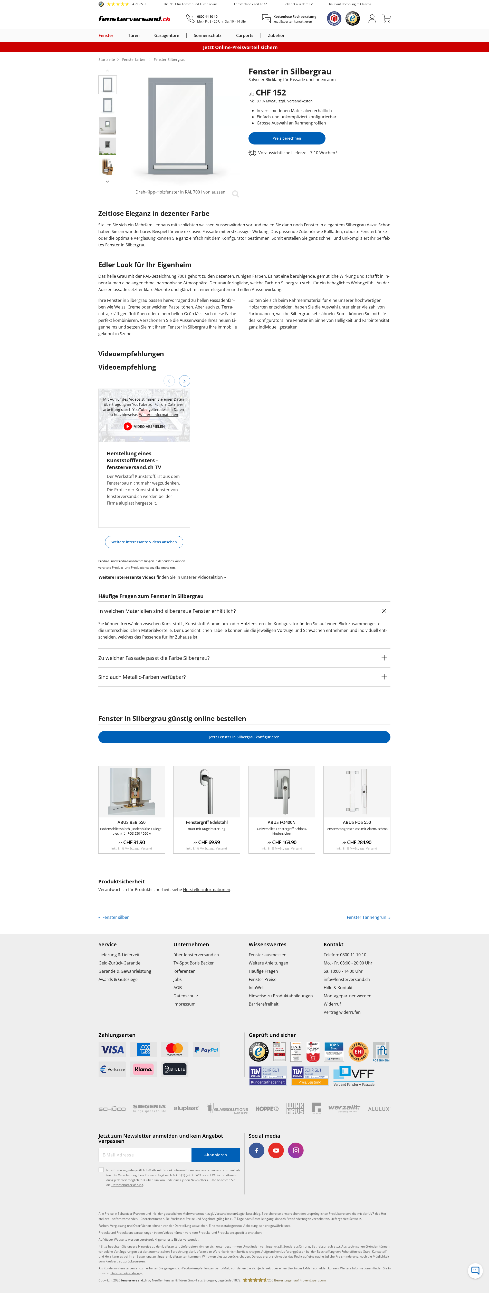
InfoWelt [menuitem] (257, 987)
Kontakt (333, 944)
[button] (107, 70)
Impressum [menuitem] (185, 1004)
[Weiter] (184, 381)
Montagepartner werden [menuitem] (347, 996)
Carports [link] (244, 35)
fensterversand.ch (134, 1280)
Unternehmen (191, 944)
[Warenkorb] (386, 18)
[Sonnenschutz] (225, 35)
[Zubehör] (288, 35)
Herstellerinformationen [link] (206, 889)
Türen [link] (134, 35)
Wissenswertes (267, 944)
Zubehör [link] (276, 35)
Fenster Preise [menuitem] (262, 979)
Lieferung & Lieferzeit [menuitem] (119, 955)
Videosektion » (212, 577)
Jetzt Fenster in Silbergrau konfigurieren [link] (244, 737)
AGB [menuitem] (178, 987)
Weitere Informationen (158, 414)
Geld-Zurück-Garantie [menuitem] (119, 963)
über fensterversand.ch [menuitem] (196, 955)
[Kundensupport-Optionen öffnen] (475, 1271)
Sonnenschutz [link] (208, 35)
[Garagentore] (182, 35)
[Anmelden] (372, 18)
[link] (123, 4)
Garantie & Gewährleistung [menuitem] (125, 971)
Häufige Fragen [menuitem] (263, 971)
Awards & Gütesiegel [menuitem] (119, 979)
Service (108, 944)
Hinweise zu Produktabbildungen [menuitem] (281, 996)
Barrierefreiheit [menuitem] (264, 1004)
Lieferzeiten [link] (170, 1246)
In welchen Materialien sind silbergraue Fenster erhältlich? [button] (167, 610)
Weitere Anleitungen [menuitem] (268, 963)
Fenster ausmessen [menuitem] (267, 955)
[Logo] (134, 18)
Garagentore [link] (166, 35)
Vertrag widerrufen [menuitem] (342, 1012)
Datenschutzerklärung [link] (126, 1273)
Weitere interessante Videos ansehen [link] (144, 541)
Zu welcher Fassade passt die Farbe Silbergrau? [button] (154, 657)
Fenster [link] (106, 35)
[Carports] (256, 35)
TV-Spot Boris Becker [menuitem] (194, 963)
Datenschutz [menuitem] (186, 996)
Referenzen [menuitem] (185, 971)
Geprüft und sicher (272, 1035)
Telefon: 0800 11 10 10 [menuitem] (345, 955)
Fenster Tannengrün (367, 917)
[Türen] (143, 35)
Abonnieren (215, 1154)
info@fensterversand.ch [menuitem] (347, 979)
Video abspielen (149, 426)
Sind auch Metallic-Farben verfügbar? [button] (142, 676)
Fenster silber (115, 917)
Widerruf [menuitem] (332, 1004)
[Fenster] (116, 35)
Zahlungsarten (117, 1035)
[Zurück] (169, 381)
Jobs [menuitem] (178, 979)
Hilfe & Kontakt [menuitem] (338, 987)
